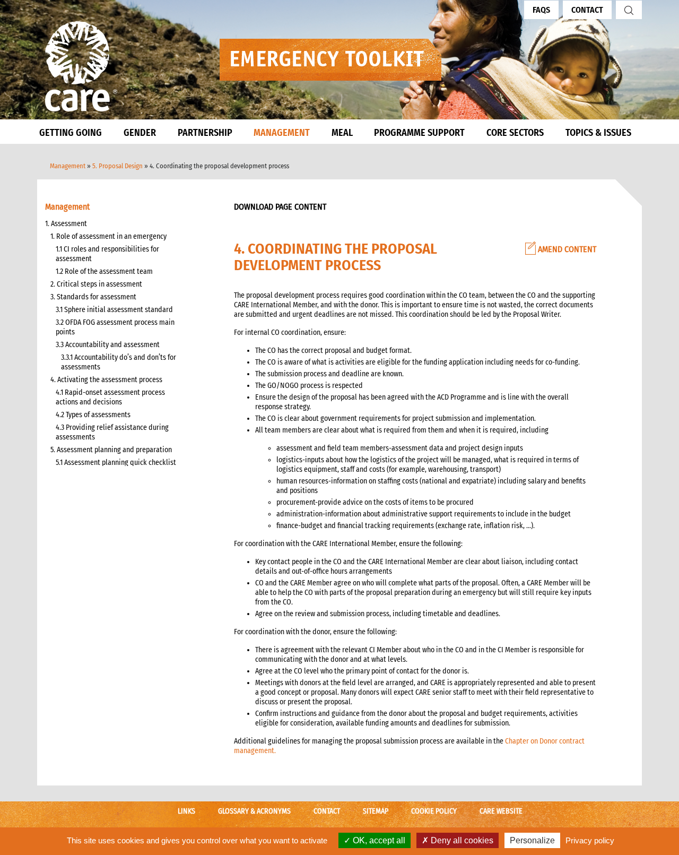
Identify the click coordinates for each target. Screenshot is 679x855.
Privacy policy (589, 840)
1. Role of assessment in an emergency (108, 236)
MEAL (342, 133)
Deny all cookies (461, 840)
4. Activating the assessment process (106, 379)
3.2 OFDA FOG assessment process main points (115, 327)
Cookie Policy (434, 811)
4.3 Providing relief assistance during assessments (112, 432)
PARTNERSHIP (205, 133)
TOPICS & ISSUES (598, 133)
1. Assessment (66, 223)
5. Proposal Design (117, 166)
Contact (587, 10)
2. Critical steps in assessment (96, 284)
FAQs (541, 10)
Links (186, 811)
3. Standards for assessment (93, 296)
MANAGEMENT (282, 133)
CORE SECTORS (515, 133)
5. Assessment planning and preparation (111, 449)
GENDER (140, 133)
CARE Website (501, 811)
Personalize (532, 840)
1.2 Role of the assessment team (104, 271)
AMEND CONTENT (566, 249)
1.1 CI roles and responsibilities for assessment (107, 254)
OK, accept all (378, 840)
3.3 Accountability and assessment (108, 344)
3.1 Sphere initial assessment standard (114, 309)
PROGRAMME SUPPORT (419, 133)
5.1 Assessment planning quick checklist (116, 462)
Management (67, 166)
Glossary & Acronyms (254, 811)
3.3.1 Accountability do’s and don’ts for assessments (118, 362)
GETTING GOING (70, 133)
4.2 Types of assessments (93, 414)
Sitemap (375, 811)
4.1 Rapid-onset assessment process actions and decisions (110, 397)
